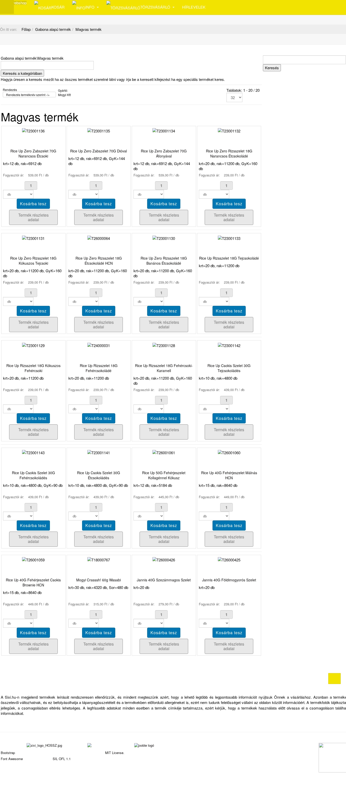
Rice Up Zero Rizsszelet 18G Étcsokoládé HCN (98, 261)
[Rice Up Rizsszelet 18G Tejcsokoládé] (229, 237)
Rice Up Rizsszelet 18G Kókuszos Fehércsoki (33, 368)
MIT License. (114, 752)
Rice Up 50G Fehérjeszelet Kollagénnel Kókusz (163, 475)
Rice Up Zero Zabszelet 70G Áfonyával (164, 153)
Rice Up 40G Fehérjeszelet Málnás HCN (229, 475)
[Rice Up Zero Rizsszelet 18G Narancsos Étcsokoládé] (229, 130)
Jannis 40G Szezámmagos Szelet (164, 579)
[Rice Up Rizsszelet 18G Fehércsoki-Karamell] (163, 344)
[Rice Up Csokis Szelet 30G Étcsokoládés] (98, 452)
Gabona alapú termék (53, 29)
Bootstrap (8, 752)
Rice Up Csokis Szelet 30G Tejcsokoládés (229, 368)
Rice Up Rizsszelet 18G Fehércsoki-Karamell (164, 368)
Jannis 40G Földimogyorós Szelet (229, 579)
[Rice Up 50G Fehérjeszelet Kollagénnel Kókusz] (163, 452)
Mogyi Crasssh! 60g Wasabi (98, 579)
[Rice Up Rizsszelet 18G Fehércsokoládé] (98, 344)
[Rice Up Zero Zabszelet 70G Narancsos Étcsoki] (33, 130)
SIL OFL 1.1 (62, 758)
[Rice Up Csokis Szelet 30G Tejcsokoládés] (229, 344)
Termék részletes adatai (33, 217)
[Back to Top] (334, 678)
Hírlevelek (193, 7)
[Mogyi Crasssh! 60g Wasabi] (98, 559)
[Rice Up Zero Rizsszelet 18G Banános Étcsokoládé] (163, 237)
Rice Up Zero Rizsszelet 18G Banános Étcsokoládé (164, 261)
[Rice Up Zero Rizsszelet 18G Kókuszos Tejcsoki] (33, 237)
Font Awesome (12, 758)
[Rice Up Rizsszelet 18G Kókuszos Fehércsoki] (33, 344)
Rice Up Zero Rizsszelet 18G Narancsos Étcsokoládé (229, 153)
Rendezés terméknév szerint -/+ (28, 95)
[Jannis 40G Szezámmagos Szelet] (163, 559)
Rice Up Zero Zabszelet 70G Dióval (98, 150)
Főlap (26, 29)
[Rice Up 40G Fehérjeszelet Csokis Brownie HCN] (33, 559)
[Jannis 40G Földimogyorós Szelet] (229, 559)
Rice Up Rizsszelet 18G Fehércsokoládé (99, 368)
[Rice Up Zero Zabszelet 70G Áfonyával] (163, 130)
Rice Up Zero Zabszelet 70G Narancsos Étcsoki (33, 153)
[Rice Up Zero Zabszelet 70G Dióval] (98, 130)
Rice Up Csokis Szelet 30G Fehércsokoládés (33, 475)
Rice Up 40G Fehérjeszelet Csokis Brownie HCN (33, 582)
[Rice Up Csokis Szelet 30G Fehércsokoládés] (33, 452)
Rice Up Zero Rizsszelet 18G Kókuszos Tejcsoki (33, 261)
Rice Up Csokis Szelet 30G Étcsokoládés (98, 475)
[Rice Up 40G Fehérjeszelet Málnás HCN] (229, 452)
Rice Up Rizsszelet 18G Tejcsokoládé (229, 258)
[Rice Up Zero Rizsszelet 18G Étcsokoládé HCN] (98, 237)
